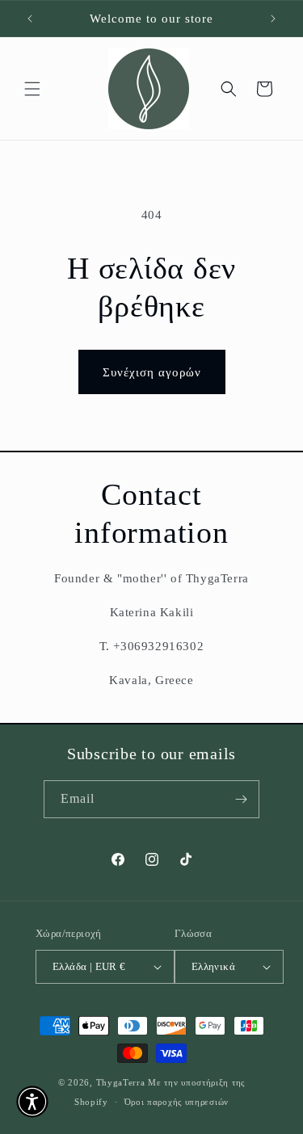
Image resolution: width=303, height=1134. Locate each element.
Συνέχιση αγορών (152, 372)
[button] (32, 89)
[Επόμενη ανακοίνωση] (273, 18)
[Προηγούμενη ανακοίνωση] (30, 18)
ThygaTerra (122, 1082)
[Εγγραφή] (241, 799)
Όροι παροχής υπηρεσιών (176, 1102)
